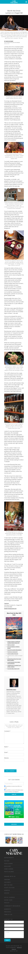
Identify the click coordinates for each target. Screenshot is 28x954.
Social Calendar (9, 897)
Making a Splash (11, 644)
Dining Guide (8, 900)
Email (6, 752)
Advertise (7, 890)
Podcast (7, 902)
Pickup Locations (9, 887)
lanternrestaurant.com (10, 608)
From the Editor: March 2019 (13, 668)
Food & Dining (8, 863)
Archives (14, 824)
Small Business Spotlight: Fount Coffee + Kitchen (14, 666)
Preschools (7, 911)
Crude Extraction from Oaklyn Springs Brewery (13, 663)
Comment (7, 731)
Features (6, 860)
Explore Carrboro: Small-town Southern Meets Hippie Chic (13, 642)
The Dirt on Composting (12, 651)
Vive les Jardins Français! (12, 653)
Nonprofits (7, 909)
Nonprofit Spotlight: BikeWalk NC (14, 650)
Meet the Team (8, 885)
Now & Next (7, 866)
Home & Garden (8, 869)
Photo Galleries (9, 871)
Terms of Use (8, 914)
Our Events (7, 882)
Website (6, 758)
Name (6, 747)
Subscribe (7, 879)
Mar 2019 (18, 613)
